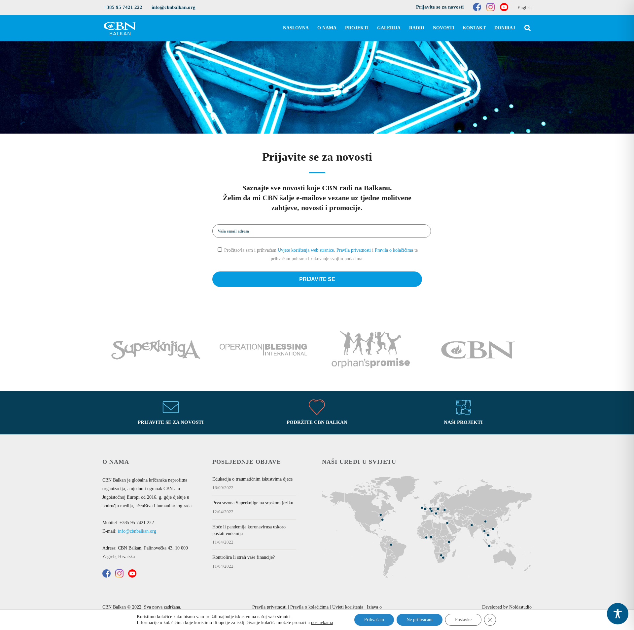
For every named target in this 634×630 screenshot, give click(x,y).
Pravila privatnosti (353, 250)
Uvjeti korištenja (347, 607)
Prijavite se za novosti (440, 7)
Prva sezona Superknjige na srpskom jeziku (252, 502)
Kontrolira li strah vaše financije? (243, 557)
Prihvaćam (374, 619)
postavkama (322, 622)
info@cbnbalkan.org (173, 7)
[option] (156, 351)
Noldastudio (520, 607)
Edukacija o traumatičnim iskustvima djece (252, 479)
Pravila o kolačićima (394, 250)
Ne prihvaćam (419, 619)
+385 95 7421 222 (123, 7)
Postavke (463, 619)
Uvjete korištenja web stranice (306, 250)
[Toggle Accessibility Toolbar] (617, 613)
